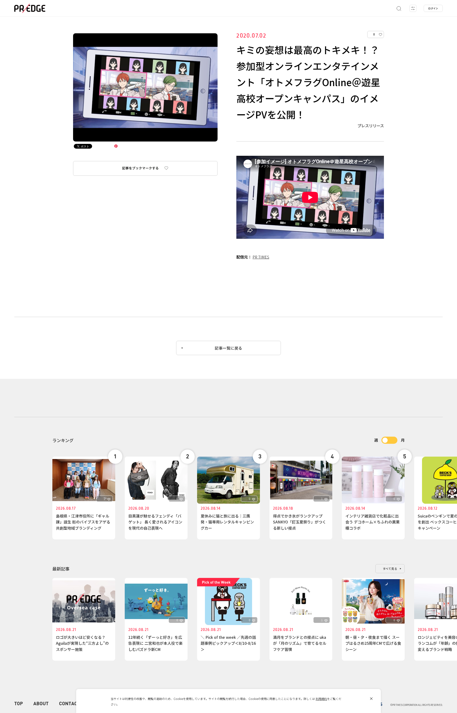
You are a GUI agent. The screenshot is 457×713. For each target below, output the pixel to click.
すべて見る (390, 568)
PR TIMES (261, 257)
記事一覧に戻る (228, 348)
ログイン (433, 8)
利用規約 (321, 699)
